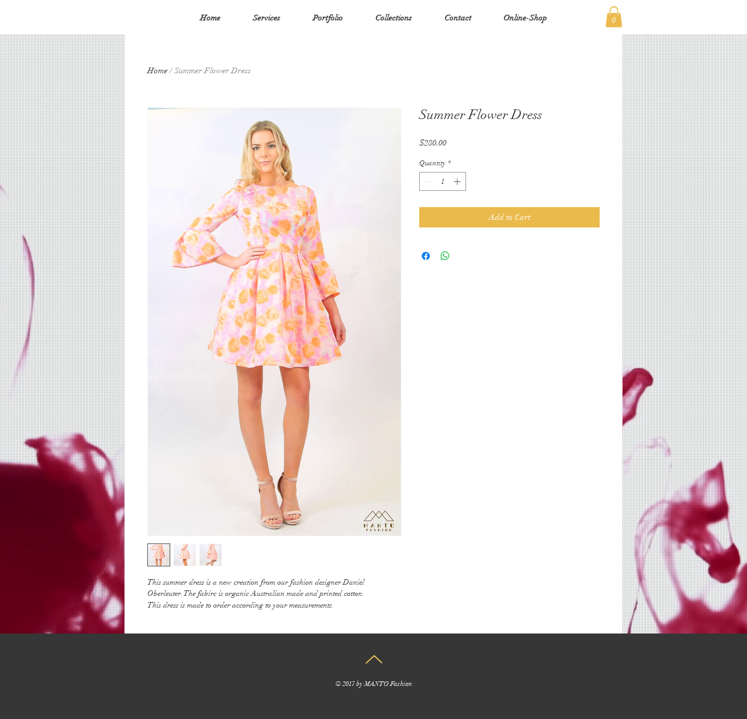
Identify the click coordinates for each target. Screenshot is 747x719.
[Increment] (458, 181)
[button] (613, 16)
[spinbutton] (442, 181)
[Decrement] (427, 181)
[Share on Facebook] (426, 256)
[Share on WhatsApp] (445, 256)
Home (157, 71)
